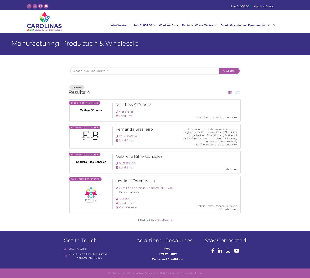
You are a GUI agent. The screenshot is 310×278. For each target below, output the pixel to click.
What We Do (167, 25)
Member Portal (264, 6)
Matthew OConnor (133, 104)
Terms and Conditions (167, 259)
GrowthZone (163, 219)
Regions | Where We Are (198, 25)
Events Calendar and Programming (243, 25)
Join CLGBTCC (240, 6)
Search (230, 70)
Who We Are (119, 25)
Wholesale (76, 87)
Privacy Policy (167, 253)
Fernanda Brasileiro (134, 129)
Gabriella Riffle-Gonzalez (139, 156)
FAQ (167, 248)
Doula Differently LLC (136, 181)
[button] (230, 93)
